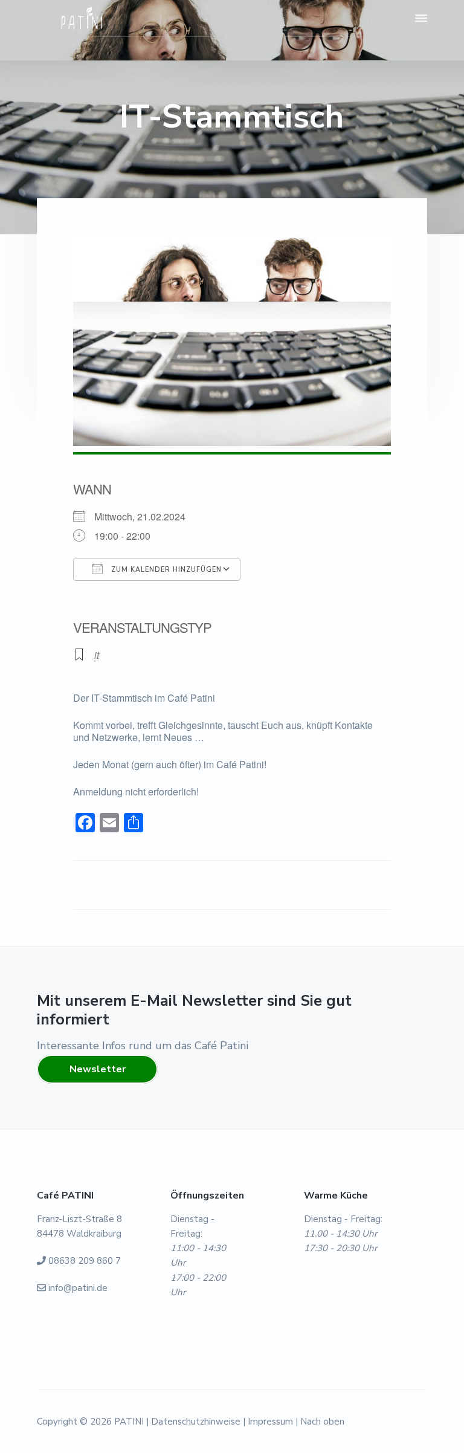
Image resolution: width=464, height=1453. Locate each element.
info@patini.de (78, 1288)
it (96, 655)
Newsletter (97, 1069)
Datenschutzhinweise (195, 1422)
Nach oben (322, 1422)
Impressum (270, 1422)
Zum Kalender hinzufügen (165, 569)
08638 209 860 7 (84, 1261)
